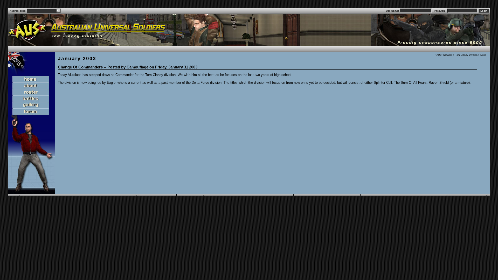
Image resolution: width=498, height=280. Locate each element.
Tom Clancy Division (466, 55)
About (31, 85)
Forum (31, 111)
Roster (31, 92)
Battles (31, 98)
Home (31, 79)
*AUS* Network (443, 55)
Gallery (31, 105)
